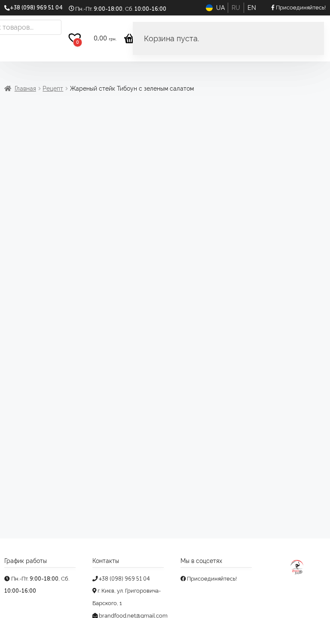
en (252, 7)
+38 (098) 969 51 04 (124, 578)
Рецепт (53, 88)
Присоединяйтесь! (211, 578)
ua (220, 7)
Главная (25, 88)
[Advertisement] (165, 172)
